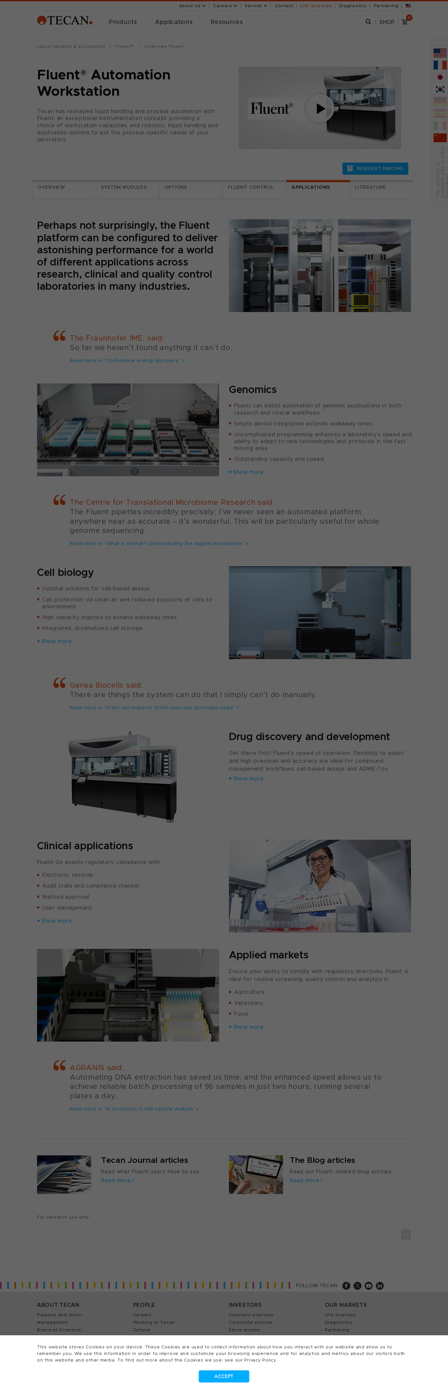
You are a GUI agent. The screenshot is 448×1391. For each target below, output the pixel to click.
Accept (224, 1376)
